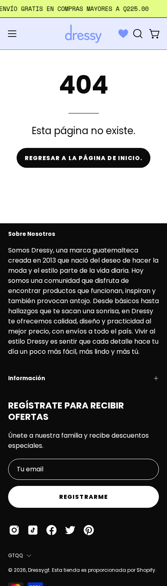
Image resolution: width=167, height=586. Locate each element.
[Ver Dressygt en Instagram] (14, 530)
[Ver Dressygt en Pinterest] (89, 530)
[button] (137, 33)
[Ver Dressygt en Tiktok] (33, 530)
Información (26, 378)
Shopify (146, 570)
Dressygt (38, 570)
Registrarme (83, 497)
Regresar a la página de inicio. (83, 158)
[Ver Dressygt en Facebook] (51, 530)
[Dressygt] (83, 33)
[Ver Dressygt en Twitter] (70, 530)
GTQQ (15, 555)
